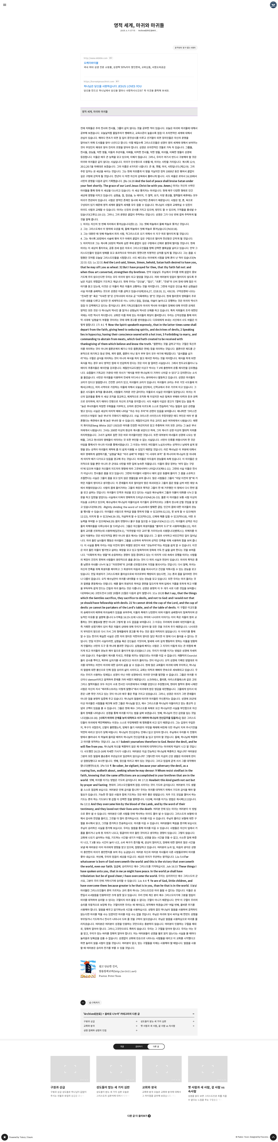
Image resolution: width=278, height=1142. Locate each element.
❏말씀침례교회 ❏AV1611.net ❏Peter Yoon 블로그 (5, 1137)
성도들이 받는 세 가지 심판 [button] (116, 1079)
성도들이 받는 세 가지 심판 (153, 1021)
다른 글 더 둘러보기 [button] (137, 1116)
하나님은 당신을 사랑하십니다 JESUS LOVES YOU (113, 86)
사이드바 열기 (5, 5)
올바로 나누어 (112, 1014)
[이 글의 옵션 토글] (83, 1002)
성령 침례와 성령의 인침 (95, 1030)
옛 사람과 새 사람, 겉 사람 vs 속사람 (158, 1025)
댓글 (122, 1046)
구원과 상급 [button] (70, 1079)
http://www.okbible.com (95, 58)
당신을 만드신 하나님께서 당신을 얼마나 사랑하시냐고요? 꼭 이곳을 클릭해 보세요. (126, 90)
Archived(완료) (93, 1014)
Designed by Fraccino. (259, 1137)
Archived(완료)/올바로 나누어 (149, 30)
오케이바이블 (91, 63)
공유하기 (139, 1046)
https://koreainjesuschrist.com (99, 81)
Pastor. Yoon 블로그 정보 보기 (273, 5)
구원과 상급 (89, 1021)
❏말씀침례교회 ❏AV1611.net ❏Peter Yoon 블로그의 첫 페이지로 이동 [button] (139, 5)
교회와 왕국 (89, 1025)
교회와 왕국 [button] (162, 1079)
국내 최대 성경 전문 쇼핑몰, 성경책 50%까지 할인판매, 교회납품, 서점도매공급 (125, 67)
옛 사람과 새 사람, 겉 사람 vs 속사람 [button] (208, 1081)
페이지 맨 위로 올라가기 (273, 1137)
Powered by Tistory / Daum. (21, 1137)
